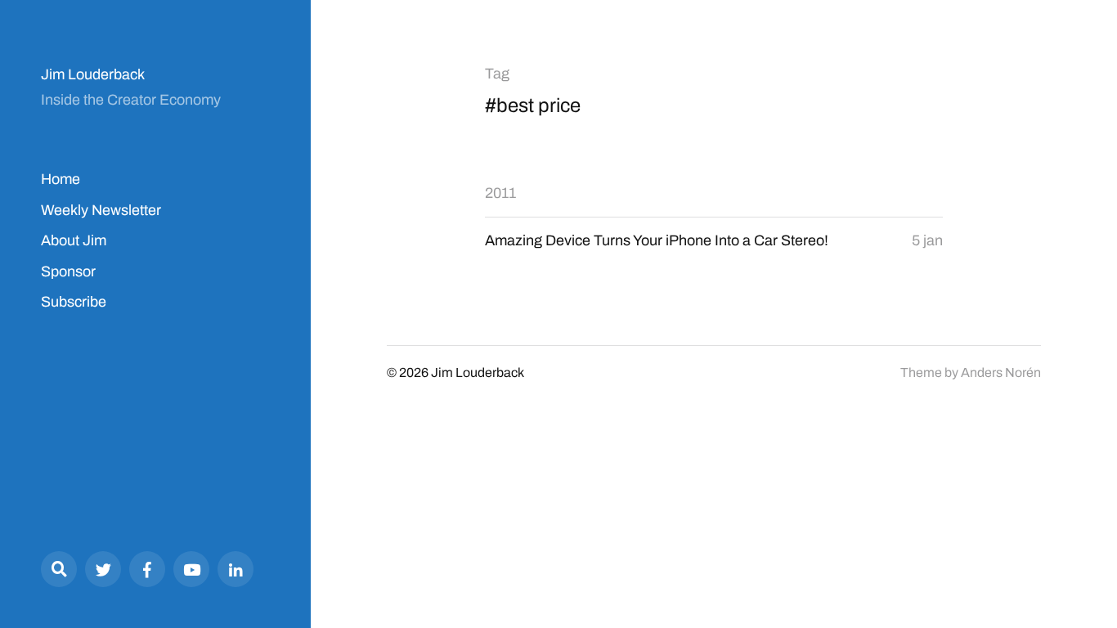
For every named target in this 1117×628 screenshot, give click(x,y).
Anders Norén (1001, 372)
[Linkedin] (235, 569)
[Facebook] (147, 569)
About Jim (73, 240)
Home (60, 179)
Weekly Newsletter (101, 210)
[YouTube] (191, 569)
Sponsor (68, 271)
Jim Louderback (93, 74)
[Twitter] (103, 569)
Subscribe (73, 302)
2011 (500, 193)
